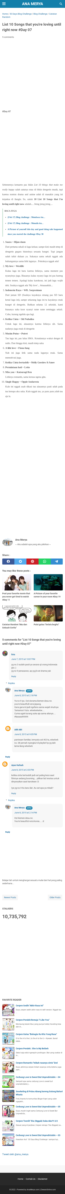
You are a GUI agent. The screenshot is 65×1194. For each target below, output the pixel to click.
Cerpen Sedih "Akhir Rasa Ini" (30, 1005)
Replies (11, 683)
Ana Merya (32, 4)
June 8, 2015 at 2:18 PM (25, 695)
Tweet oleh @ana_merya (15, 1154)
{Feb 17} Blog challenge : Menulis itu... (26, 223)
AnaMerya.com (33, 1190)
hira (13, 654)
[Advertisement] (32, 74)
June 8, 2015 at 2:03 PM (22, 770)
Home (20, 1179)
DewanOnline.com (48, 1190)
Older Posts (55, 897)
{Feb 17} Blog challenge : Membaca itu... (26, 217)
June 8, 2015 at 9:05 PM (25, 734)
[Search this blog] (61, 4)
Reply (13, 676)
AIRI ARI (18, 729)
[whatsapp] (45, 562)
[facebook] (8, 562)
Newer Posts (10, 897)
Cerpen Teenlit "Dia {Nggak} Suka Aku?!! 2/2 (37, 1121)
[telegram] (57, 562)
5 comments (8, 37)
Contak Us (30, 1179)
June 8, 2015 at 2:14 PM (25, 812)
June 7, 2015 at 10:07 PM (23, 659)
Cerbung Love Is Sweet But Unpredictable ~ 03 (38, 1135)
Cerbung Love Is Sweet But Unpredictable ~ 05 (38, 1106)
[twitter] (20, 562)
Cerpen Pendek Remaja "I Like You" (32, 1020)
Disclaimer (42, 1179)
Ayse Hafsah (17, 765)
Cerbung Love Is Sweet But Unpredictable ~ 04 (38, 1077)
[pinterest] (32, 562)
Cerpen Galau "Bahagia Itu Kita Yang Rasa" (36, 1034)
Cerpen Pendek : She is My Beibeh (32, 1048)
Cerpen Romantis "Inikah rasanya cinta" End (37, 1063)
